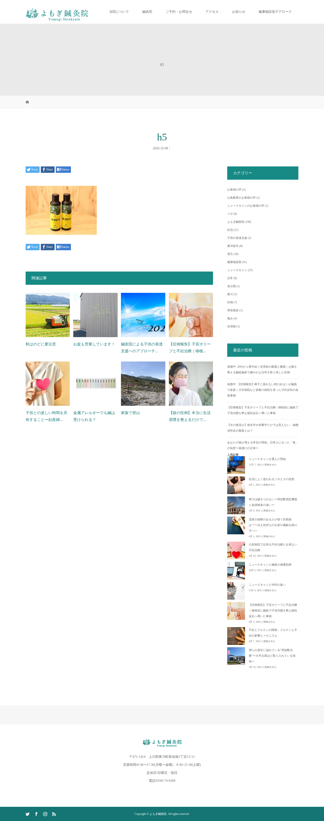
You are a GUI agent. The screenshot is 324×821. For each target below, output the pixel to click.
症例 (230, 302)
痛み (230, 318)
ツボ (230, 213)
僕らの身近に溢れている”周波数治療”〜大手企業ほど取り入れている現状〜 (272, 655)
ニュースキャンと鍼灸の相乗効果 (270, 564)
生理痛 (231, 326)
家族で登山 (130, 413)
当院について (119, 11)
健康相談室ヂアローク (275, 11)
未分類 (231, 286)
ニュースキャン (237, 270)
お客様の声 (234, 189)
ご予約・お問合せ (179, 11)
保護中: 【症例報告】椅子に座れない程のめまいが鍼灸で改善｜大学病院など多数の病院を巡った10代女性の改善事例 (262, 390)
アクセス (212, 11)
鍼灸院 (147, 11)
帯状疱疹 (233, 310)
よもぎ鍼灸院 (235, 221)
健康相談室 (234, 262)
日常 (230, 278)
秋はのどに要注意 (41, 344)
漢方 (230, 254)
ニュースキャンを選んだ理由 (267, 459)
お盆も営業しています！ (94, 344)
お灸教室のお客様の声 (241, 197)
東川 (230, 294)
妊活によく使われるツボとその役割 (271, 479)
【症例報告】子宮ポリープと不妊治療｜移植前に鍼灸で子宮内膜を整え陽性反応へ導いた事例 (273, 610)
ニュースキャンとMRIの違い (267, 584)
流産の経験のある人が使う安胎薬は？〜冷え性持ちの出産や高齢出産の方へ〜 (273, 525)
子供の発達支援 (237, 238)
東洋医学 (233, 246)
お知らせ (238, 11)
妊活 (230, 230)
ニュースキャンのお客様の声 (245, 205)
